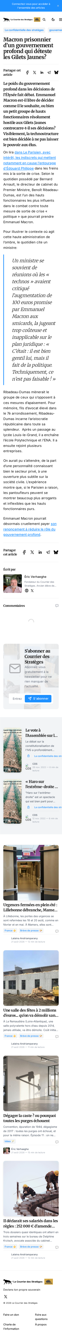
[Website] (26, 591)
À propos (41, 1324)
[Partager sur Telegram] (49, 72)
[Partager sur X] (34, 72)
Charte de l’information (11, 1326)
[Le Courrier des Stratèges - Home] (21, 19)
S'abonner (40, 698)
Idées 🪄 (9, 1141)
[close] (58, 5)
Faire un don (11, 1314)
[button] (44, 20)
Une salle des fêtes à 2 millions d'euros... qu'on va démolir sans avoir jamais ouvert (30, 1015)
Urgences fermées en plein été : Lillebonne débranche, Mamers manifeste (30, 910)
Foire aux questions (41, 1317)
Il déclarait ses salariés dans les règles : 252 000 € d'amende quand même (30, 1226)
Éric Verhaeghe (35, 576)
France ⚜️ (10, 930)
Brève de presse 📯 (31, 930)
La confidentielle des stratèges (24, 30)
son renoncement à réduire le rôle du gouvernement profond (30, 529)
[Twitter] (32, 591)
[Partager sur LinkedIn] (42, 72)
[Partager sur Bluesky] (56, 72)
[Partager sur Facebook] (27, 72)
